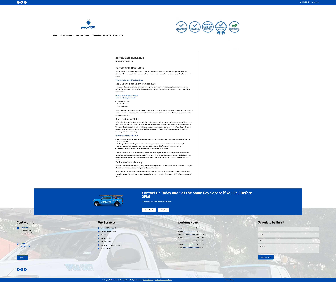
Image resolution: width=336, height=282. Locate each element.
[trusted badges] (207, 50)
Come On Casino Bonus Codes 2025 (126, 135)
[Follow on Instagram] (21, 2)
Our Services (66, 36)
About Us (107, 36)
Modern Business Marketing (163, 280)
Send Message (266, 257)
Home (56, 36)
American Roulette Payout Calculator (126, 95)
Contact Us (118, 36)
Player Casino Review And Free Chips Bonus (129, 80)
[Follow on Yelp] (25, 2)
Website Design (148, 280)
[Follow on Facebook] (18, 2)
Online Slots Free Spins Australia (125, 98)
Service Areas (82, 36)
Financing (96, 36)
